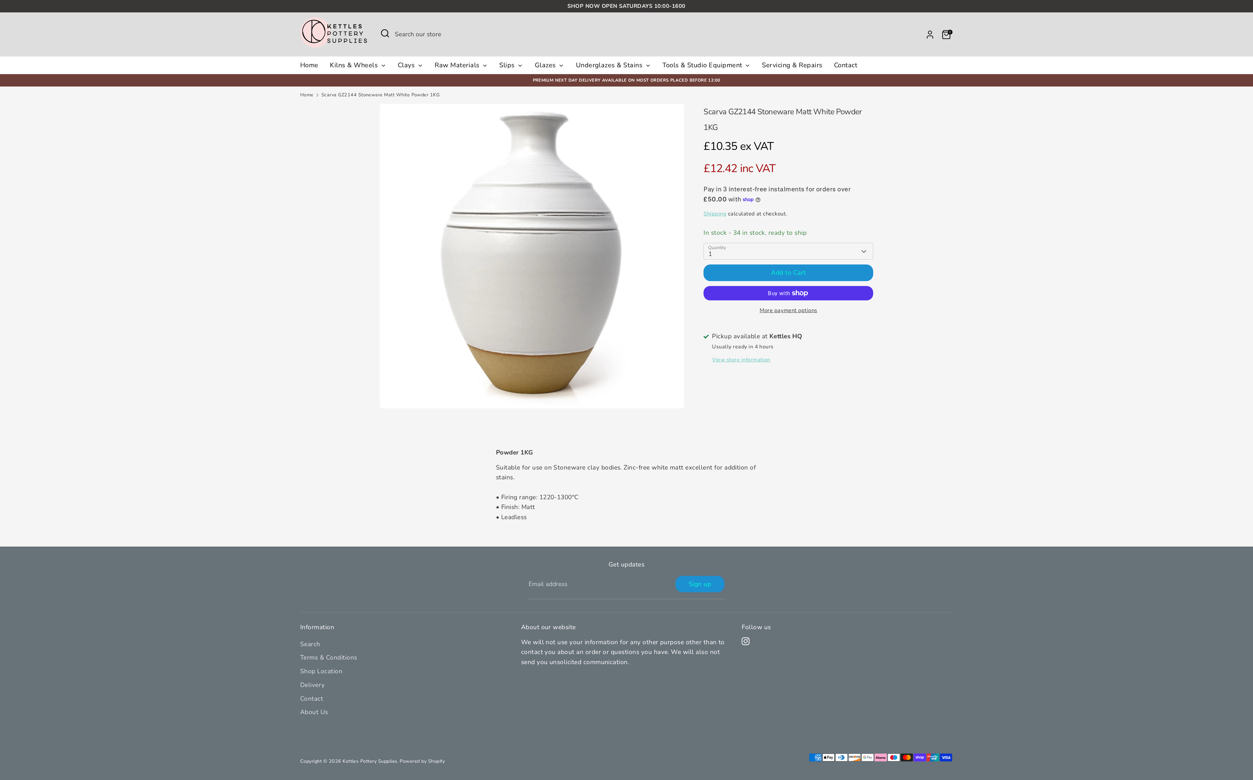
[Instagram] (746, 641)
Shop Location (321, 671)
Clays (407, 65)
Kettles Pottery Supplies (370, 761)
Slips (508, 65)
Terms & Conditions (328, 657)
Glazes (546, 65)
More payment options (788, 310)
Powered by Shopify (422, 761)
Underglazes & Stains (610, 65)
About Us (314, 712)
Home (309, 65)
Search (310, 644)
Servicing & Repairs (792, 65)
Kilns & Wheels (354, 65)
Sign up (700, 584)
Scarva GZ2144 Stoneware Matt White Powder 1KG (380, 95)
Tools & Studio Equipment (703, 65)
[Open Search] (385, 33)
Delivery (312, 685)
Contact (845, 65)
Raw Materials (458, 65)
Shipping (715, 213)
